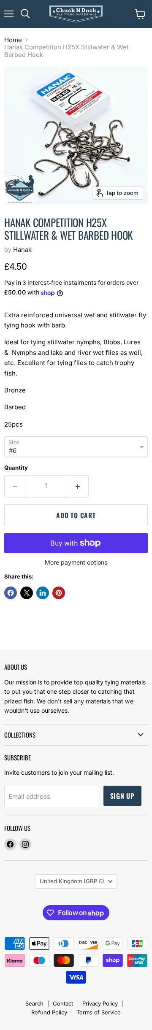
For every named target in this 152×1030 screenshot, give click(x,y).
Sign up (122, 796)
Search (34, 1003)
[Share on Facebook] (10, 593)
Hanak (22, 250)
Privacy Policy (100, 1003)
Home (13, 39)
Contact (63, 1003)
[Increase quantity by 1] (78, 486)
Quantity (16, 468)
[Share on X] (26, 593)
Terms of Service (98, 1012)
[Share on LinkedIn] (42, 593)
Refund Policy (49, 1012)
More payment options (76, 562)
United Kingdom (72, 881)
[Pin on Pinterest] (58, 593)
